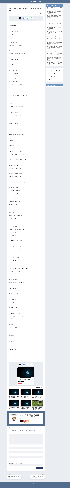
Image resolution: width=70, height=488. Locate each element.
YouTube (24, 422)
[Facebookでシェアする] (24, 18)
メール (10, 450)
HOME (35, 484)
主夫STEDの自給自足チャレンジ (35, 1)
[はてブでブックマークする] (27, 18)
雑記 (42, 387)
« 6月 (47, 81)
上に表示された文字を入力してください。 (16, 463)
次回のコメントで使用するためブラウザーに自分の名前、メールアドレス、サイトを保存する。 (25, 459)
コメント (11, 433)
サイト (10, 454)
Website (27, 422)
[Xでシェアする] (20, 18)
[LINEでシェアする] (31, 18)
